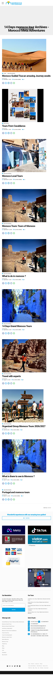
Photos (41, 663)
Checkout (4, 652)
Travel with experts (11, 376)
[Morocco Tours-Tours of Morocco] (26, 205)
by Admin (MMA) (17, 79)
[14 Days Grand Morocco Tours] (26, 305)
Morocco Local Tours (12, 176)
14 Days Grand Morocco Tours (17, 326)
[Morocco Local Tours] (26, 155)
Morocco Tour (5, 641)
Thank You (4, 643)
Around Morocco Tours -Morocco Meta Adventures (13, 621)
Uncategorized (11, 73)
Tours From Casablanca (13, 126)
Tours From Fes (5, 632)
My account (4, 654)
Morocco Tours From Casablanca (9, 630)
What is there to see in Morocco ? (18, 476)
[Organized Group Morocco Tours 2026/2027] (26, 405)
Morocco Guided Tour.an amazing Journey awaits (26, 75)
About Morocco (5, 639)
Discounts (6, 123)
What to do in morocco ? (14, 276)
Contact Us (37, 663)
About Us (32, 663)
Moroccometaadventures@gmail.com (38, 625)
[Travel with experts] (26, 355)
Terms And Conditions (32, 665)
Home (21, 28)
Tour (5, 73)
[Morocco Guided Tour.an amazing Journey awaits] (26, 55)
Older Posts (45, 507)
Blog (3, 645)
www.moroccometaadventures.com (38, 628)
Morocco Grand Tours (6, 624)
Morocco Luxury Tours (7, 637)
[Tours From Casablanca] (26, 105)
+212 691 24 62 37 (34, 621)
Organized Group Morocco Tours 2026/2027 (23, 426)
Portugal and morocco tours (16, 492)
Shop (3, 648)
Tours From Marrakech (7, 635)
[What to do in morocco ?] (26, 255)
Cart (3, 650)
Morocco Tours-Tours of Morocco (18, 226)
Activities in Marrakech (7, 628)
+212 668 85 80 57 (44, 621)
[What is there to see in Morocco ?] (26, 455)
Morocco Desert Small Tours (8, 626)
